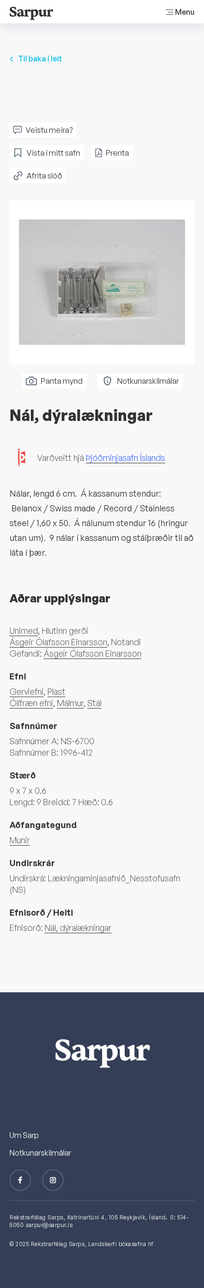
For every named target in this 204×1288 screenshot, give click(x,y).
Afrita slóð (44, 175)
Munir (19, 840)
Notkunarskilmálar (148, 381)
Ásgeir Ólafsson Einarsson (58, 642)
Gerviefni (26, 691)
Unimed (23, 630)
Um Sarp (24, 1135)
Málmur (70, 703)
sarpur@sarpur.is (49, 1224)
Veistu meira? (49, 130)
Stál (94, 703)
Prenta (117, 153)
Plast (56, 691)
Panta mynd (62, 381)
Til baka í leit (40, 58)
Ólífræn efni (31, 703)
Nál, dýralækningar (78, 927)
